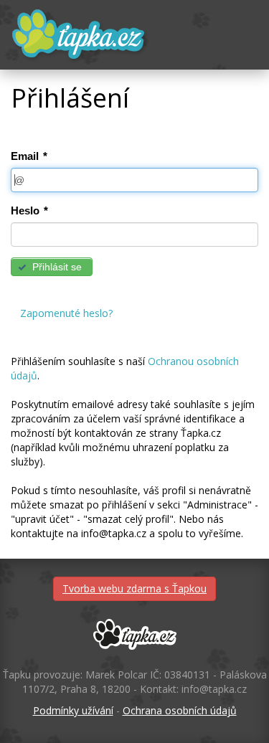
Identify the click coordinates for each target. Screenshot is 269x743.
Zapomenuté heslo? (66, 313)
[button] (52, 266)
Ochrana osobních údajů (180, 710)
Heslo (29, 210)
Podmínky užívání (73, 710)
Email (29, 156)
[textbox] (134, 180)
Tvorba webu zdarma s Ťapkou (134, 588)
